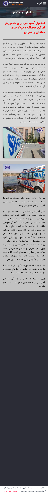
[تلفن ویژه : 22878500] (41, 330)
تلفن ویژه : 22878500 (25, 331)
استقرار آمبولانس (32, 373)
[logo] (12, 3)
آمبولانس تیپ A (32, 378)
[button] (41, 3)
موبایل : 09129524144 (25, 337)
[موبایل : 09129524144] (41, 337)
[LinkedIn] (28, 453)
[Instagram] (35, 453)
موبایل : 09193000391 (25, 344)
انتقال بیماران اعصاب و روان (27, 387)
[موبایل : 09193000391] (41, 344)
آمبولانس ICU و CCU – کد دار (26, 383)
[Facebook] (42, 453)
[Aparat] (22, 453)
